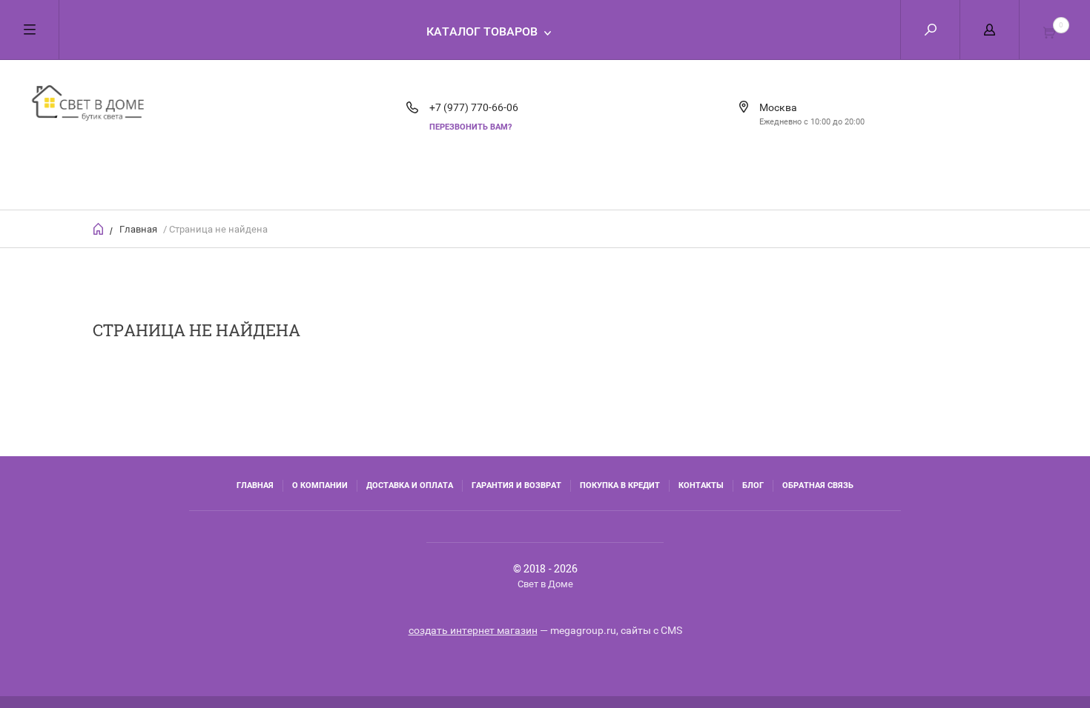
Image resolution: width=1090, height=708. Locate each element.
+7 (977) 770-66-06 (473, 107)
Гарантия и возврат (516, 485)
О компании (320, 485)
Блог (753, 485)
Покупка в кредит (620, 485)
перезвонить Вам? (470, 127)
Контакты (701, 485)
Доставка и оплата (409, 485)
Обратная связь (817, 485)
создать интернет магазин (473, 630)
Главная (138, 229)
